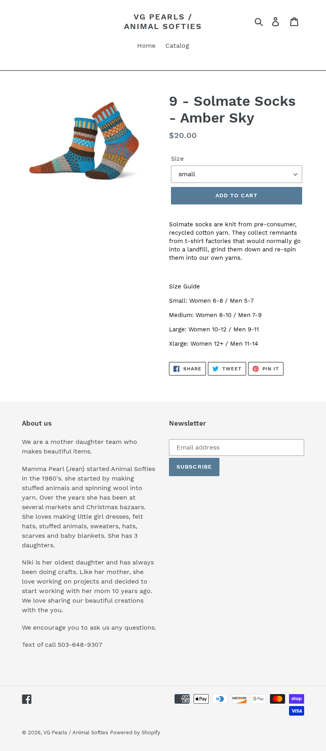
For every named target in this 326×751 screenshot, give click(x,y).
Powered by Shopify (135, 732)
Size (177, 158)
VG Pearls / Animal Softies (163, 21)
